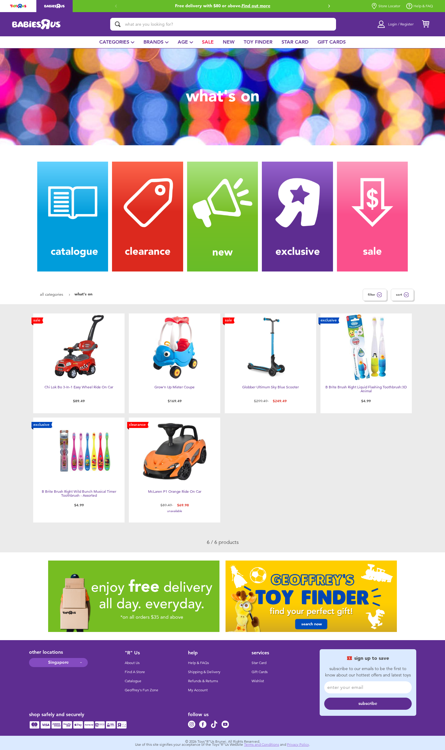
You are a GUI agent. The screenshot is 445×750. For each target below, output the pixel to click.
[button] (116, 6)
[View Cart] (425, 24)
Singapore (58, 662)
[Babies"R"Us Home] (36, 24)
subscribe (367, 703)
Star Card (259, 663)
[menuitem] (117, 42)
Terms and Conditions (261, 744)
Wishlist (258, 681)
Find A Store (135, 672)
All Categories (52, 294)
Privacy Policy (298, 744)
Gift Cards (260, 672)
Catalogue (133, 681)
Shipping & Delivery (204, 672)
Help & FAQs (198, 663)
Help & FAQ (423, 6)
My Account (198, 690)
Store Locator (389, 6)
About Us (132, 663)
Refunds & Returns (203, 681)
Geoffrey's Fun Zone (141, 690)
